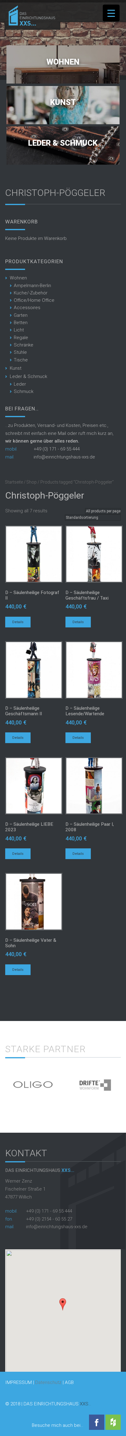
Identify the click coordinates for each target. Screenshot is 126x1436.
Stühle (20, 352)
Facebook (96, 1422)
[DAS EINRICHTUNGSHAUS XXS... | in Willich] (30, 24)
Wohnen (63, 61)
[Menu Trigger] (111, 13)
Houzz (113, 1422)
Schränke (23, 345)
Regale (21, 337)
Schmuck (23, 391)
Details (18, 622)
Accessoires (27, 307)
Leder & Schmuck (63, 143)
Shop (32, 482)
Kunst (63, 102)
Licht (19, 330)
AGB (69, 1382)
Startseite (14, 482)
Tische (21, 360)
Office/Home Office (34, 300)
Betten (21, 322)
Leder (20, 384)
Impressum (18, 1382)
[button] (63, 1304)
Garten (21, 315)
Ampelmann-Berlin (32, 285)
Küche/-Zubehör (30, 293)
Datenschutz (48, 1382)
